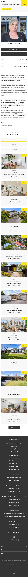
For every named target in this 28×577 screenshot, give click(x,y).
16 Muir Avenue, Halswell (14, 201)
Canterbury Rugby (14, 571)
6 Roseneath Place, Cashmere (14, 283)
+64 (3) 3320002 (23, 63)
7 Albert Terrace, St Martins (14, 229)
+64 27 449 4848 (23, 59)
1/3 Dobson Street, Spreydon (14, 337)
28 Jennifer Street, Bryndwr (14, 364)
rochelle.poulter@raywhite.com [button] (20, 66)
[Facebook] (14, 71)
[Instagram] (12, 540)
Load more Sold (14, 427)
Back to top (14, 557)
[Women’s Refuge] (14, 537)
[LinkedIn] (15, 540)
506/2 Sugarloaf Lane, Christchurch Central (14, 174)
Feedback (14, 569)
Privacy (14, 566)
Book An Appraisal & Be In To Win (14, 564)
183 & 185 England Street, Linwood (14, 256)
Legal (14, 568)
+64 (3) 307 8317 (14, 446)
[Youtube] (18, 540)
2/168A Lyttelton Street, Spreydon (14, 310)
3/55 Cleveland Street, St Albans (14, 419)
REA (14, 573)
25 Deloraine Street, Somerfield (14, 392)
